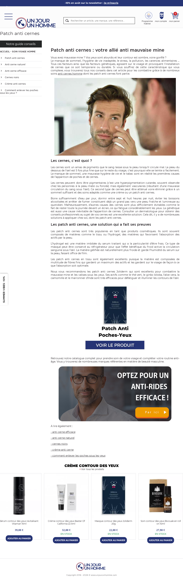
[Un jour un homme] (91, 566)
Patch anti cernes (14, 58)
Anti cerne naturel (14, 64)
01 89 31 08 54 (17, 7)
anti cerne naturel (63, 438)
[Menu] (8, 16)
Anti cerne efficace (15, 71)
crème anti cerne (63, 449)
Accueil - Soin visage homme (18, 51)
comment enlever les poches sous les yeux (78, 455)
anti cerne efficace (63, 432)
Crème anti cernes (15, 83)
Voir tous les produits (92, 469)
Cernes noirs (11, 77)
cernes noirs (60, 443)
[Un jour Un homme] (36, 23)
